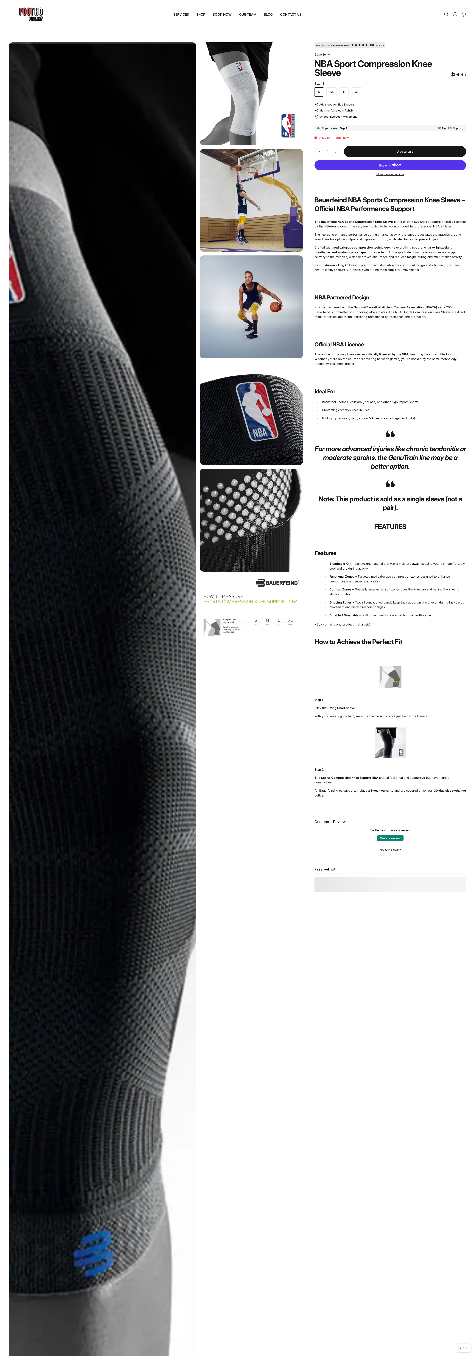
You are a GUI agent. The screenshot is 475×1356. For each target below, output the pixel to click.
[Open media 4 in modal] (251, 306)
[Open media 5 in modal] (251, 413)
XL (356, 91)
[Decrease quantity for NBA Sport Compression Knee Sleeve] (319, 151)
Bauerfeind (322, 54)
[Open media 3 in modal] (251, 200)
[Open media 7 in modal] (251, 626)
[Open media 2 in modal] (251, 93)
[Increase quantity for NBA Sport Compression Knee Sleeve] (336, 151)
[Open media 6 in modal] (251, 520)
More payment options (390, 174)
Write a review (390, 838)
